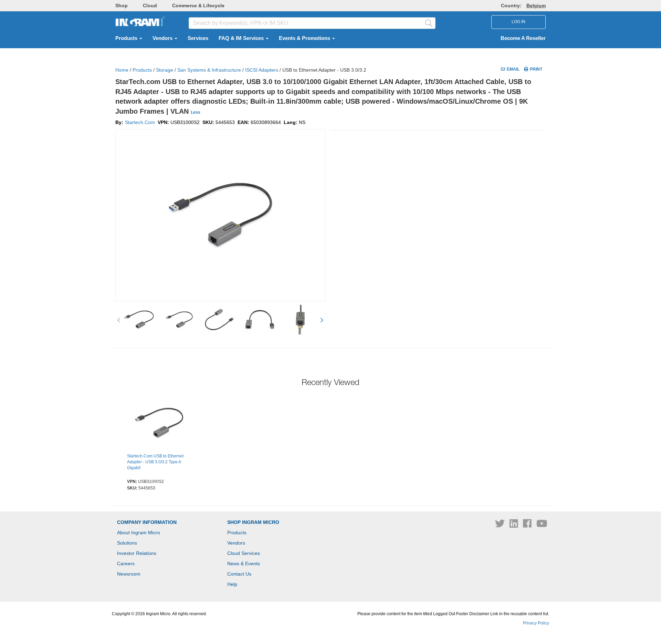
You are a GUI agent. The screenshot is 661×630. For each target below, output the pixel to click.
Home (121, 70)
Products (127, 38)
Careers (126, 563)
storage (164, 70)
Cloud (150, 5)
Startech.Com (140, 122)
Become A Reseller (523, 38)
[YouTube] (541, 525)
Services (198, 38)
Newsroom (128, 574)
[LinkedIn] (515, 525)
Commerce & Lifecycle (198, 5)
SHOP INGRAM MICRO (253, 522)
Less (195, 112)
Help (232, 584)
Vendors (163, 38)
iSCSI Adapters (261, 70)
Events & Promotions (305, 38)
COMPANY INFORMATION (147, 522)
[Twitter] (500, 525)
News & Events (243, 563)
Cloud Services (243, 553)
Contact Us (239, 574)
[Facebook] (528, 525)
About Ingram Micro (138, 532)
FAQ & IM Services (242, 38)
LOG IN (518, 21)
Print (536, 69)
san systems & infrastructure (209, 70)
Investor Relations (136, 553)
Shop (121, 5)
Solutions (127, 543)
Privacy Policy (536, 623)
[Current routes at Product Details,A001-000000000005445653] (159, 423)
